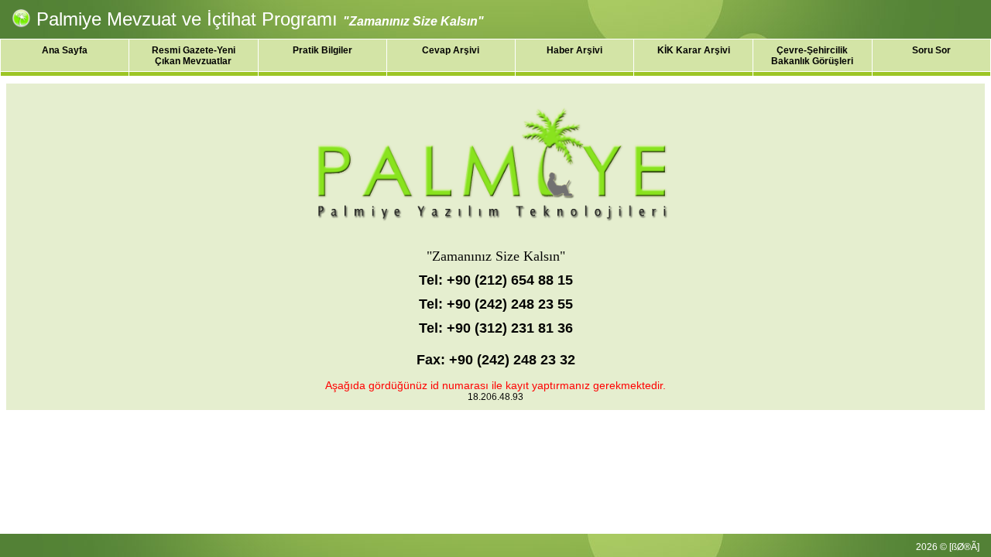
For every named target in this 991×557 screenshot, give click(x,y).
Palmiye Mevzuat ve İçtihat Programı (187, 19)
